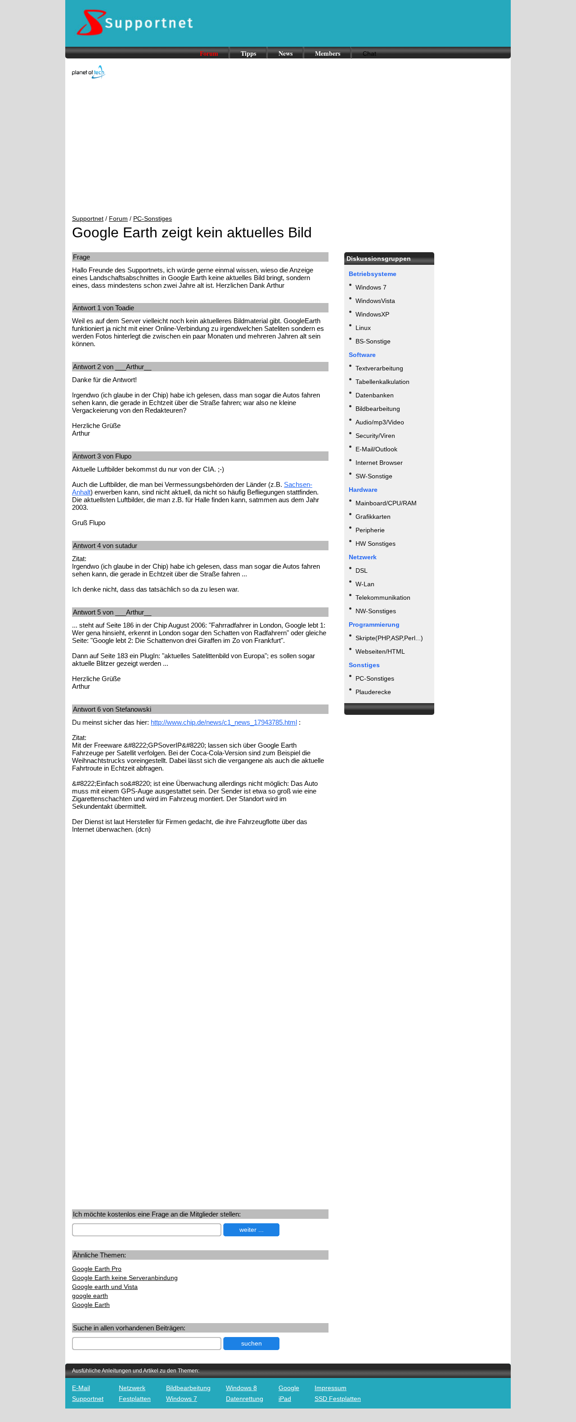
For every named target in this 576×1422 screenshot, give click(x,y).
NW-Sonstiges (376, 611)
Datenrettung (244, 1398)
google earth (90, 1295)
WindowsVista (375, 300)
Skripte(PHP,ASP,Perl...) (389, 638)
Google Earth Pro (97, 1268)
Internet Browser (379, 462)
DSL (362, 570)
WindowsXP (372, 314)
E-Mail (81, 1387)
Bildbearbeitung (378, 408)
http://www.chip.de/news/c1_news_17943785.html (224, 722)
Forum (209, 53)
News (285, 53)
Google (289, 1387)
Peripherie (370, 530)
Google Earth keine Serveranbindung (125, 1277)
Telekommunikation (383, 597)
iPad (285, 1398)
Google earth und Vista (105, 1286)
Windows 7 (371, 287)
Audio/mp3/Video (380, 422)
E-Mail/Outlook (376, 449)
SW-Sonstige (374, 476)
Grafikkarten (373, 516)
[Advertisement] (288, 147)
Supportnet (88, 218)
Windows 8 (241, 1387)
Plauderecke (373, 691)
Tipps (248, 53)
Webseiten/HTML (380, 651)
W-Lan (365, 584)
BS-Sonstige (373, 341)
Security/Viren (375, 435)
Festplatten (135, 1398)
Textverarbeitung (379, 368)
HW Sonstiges (376, 543)
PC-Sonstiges (152, 218)
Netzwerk (132, 1387)
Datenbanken (375, 395)
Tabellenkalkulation (383, 381)
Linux (363, 327)
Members (327, 53)
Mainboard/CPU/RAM (386, 503)
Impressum (330, 1387)
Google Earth (91, 1304)
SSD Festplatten (338, 1398)
